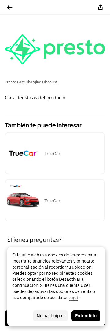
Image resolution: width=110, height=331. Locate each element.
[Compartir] (100, 7)
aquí (73, 297)
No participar (50, 315)
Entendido (86, 315)
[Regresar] (9, 7)
